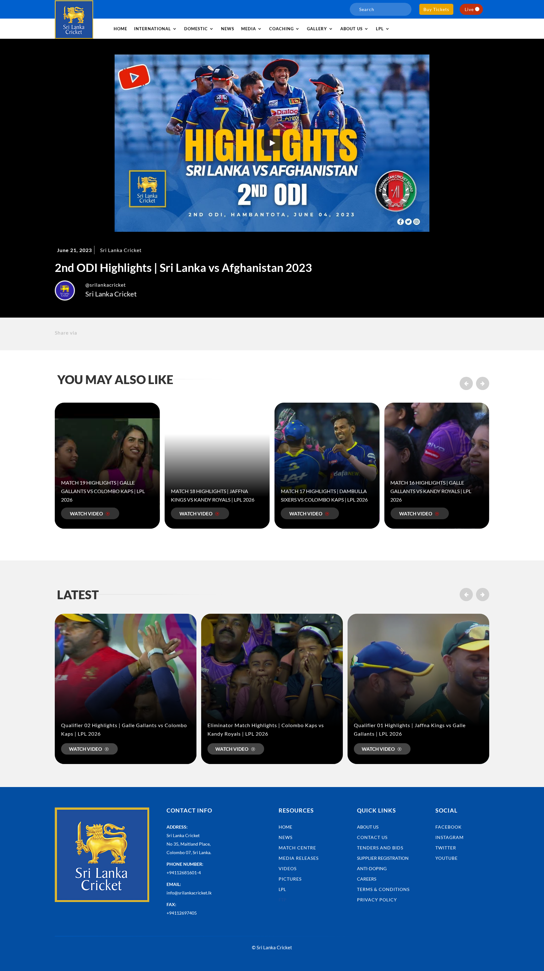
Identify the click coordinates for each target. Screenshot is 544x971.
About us (351, 28)
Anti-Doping (372, 868)
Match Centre (297, 847)
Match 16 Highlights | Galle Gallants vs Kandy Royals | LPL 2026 (430, 491)
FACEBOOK (448, 827)
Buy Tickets (436, 9)
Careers (366, 879)
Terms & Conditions (383, 889)
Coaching (281, 28)
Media (248, 28)
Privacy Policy (377, 899)
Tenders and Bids (380, 847)
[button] (482, 383)
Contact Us (372, 837)
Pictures (290, 879)
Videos (288, 868)
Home (120, 28)
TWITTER (445, 847)
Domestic (196, 28)
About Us (367, 827)
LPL (380, 28)
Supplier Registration (383, 858)
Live (469, 9)
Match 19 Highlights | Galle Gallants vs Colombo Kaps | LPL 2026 (103, 491)
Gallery (317, 28)
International (152, 28)
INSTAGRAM (449, 837)
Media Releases (299, 858)
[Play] (272, 143)
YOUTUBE (446, 858)
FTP (282, 899)
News (227, 28)
